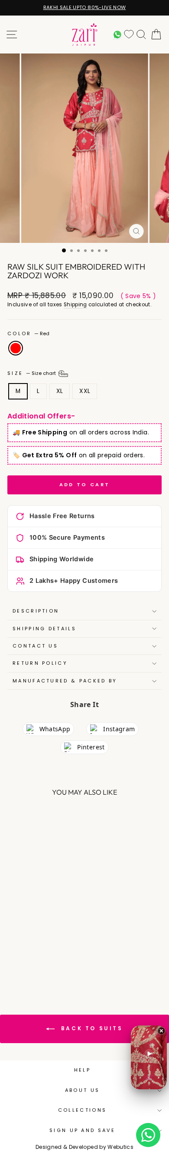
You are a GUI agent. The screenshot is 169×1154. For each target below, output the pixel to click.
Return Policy (40, 663)
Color (28, 333)
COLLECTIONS (82, 1110)
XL (59, 391)
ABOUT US (82, 1090)
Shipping (75, 304)
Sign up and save (82, 1130)
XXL (84, 391)
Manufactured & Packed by (65, 680)
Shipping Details (44, 628)
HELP (82, 1069)
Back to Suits (90, 1028)
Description (36, 610)
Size (32, 373)
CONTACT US (35, 645)
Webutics (120, 1147)
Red (15, 348)
